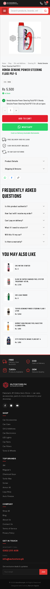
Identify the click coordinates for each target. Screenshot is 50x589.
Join (43, 572)
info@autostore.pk (13, 558)
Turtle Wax (7, 479)
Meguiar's (7, 470)
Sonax (5, 483)
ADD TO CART (25, 118)
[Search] (45, 11)
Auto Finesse (8, 496)
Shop (9, 63)
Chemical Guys (9, 474)
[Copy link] (18, 177)
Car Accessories (10, 420)
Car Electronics (9, 433)
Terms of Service (10, 528)
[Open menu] (4, 11)
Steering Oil (32, 63)
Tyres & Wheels (9, 451)
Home (4, 63)
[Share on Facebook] (11, 177)
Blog (4, 515)
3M (4, 465)
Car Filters (7, 446)
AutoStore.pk (20, 582)
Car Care (6, 424)
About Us (7, 520)
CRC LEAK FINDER (21, 295)
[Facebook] (5, 405)
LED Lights (7, 437)
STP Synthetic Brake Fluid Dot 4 (28, 339)
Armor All (7, 487)
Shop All (6, 511)
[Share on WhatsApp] (5, 177)
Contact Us (8, 524)
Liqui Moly (7, 492)
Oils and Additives (20, 63)
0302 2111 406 (10, 550)
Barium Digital (33, 586)
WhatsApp (27, 126)
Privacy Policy (8, 533)
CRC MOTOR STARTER (22, 266)
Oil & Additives (9, 429)
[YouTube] (17, 405)
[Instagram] (11, 405)
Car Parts (7, 442)
